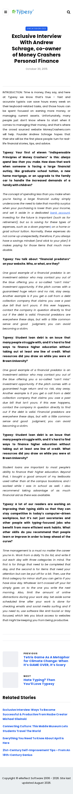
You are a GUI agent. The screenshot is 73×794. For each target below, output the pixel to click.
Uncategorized (36, 28)
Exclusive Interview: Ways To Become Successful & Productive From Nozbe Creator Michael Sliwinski (35, 714)
